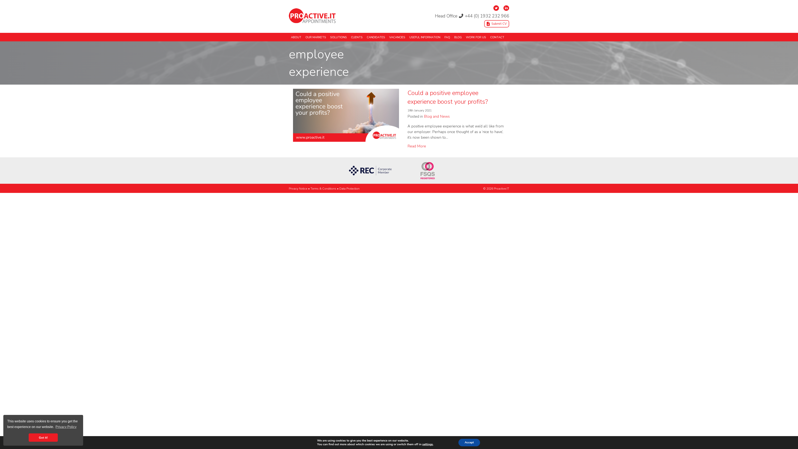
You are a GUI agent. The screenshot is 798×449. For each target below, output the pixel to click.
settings (427, 444)
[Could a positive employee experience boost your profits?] (346, 114)
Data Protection (349, 189)
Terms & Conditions (323, 189)
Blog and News (437, 116)
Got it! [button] (43, 437)
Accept (469, 442)
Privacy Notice (298, 189)
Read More (417, 146)
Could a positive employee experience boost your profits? (448, 97)
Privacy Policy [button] (65, 427)
